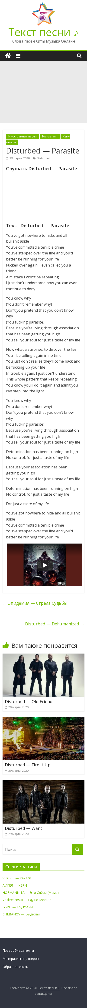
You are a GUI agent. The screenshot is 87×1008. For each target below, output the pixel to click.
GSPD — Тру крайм (18, 907)
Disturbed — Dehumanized (54, 624)
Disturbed (43, 158)
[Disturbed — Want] (43, 783)
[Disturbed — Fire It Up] (43, 719)
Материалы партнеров (21, 958)
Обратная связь (15, 967)
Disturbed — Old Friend (28, 701)
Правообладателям (18, 950)
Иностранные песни (22, 136)
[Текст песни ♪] (8, 56)
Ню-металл (49, 136)
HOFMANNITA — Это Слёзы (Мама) (31, 892)
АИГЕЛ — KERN (15, 885)
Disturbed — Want (23, 828)
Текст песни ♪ (43, 32)
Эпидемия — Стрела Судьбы (35, 603)
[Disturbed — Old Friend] (43, 656)
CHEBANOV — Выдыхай (21, 914)
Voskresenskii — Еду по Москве (27, 900)
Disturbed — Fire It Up (28, 765)
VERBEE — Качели (17, 878)
